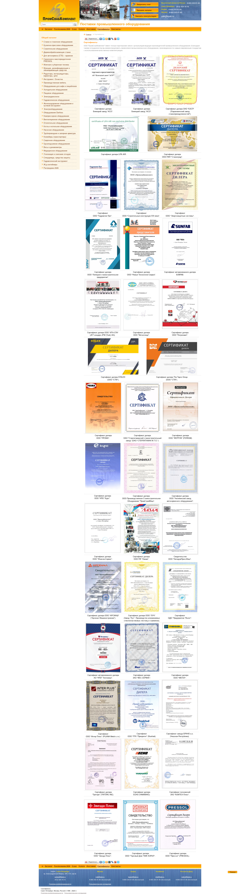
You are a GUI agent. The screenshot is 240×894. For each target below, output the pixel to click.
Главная (88, 34)
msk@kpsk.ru (100, 877)
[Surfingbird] (118, 38)
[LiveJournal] (112, 38)
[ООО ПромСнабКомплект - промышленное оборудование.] (59, 11)
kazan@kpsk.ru (133, 877)
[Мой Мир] (109, 38)
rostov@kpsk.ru (186, 877)
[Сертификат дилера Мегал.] (180, 647)
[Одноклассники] (106, 38)
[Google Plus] (115, 38)
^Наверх (232, 872)
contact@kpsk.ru (60, 877)
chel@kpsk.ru (159, 877)
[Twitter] (103, 38)
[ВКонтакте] (100, 38)
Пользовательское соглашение (100, 884)
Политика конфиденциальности (60, 884)
